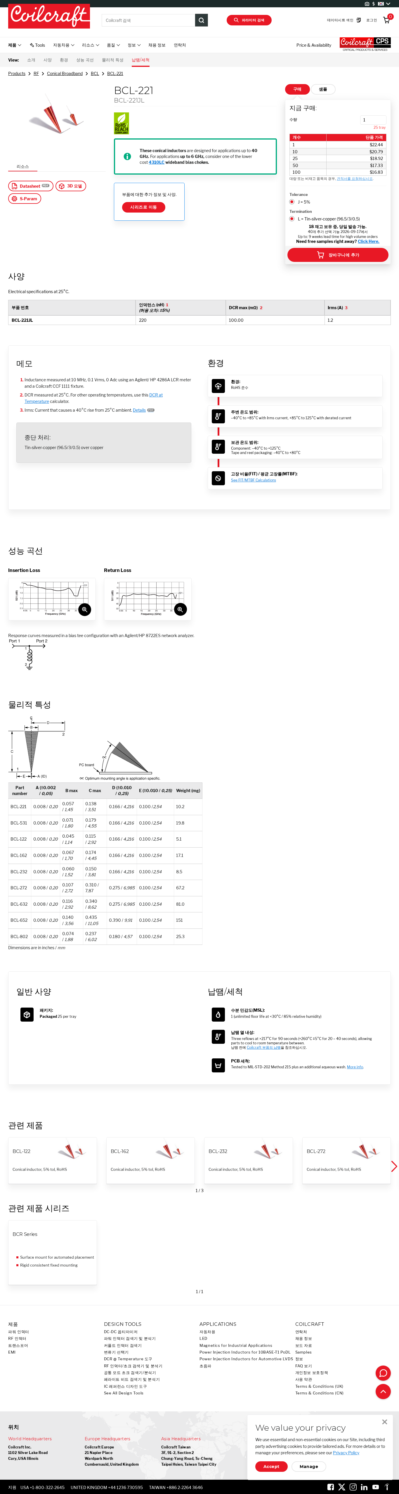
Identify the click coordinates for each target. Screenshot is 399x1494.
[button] (393, 1166)
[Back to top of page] (383, 1391)
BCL (95, 73)
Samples (303, 1352)
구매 (297, 89)
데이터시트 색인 (340, 20)
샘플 (323, 89)
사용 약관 (303, 1379)
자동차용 (208, 1332)
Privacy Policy (346, 1452)
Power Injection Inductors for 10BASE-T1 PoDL (245, 1352)
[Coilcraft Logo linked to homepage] (49, 16)
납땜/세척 (141, 59)
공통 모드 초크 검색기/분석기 (130, 1372)
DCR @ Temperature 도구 (128, 1359)
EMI (12, 1352)
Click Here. (368, 241)
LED (203, 1338)
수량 (293, 119)
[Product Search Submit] (201, 20)
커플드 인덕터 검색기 (123, 1345)
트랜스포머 (18, 1345)
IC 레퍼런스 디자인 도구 (125, 1386)
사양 (48, 59)
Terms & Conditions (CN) (319, 1393)
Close (384, 1422)
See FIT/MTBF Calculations (253, 480)
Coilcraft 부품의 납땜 (264, 1047)
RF (36, 73)
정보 (299, 1359)
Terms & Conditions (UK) (319, 1386)
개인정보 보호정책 (311, 1372)
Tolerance (298, 194)
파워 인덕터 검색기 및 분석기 (130, 1338)
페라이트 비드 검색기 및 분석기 (132, 1379)
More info (355, 1067)
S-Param (28, 198)
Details (139, 410)
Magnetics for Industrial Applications (236, 1345)
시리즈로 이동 (143, 207)
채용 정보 (157, 44)
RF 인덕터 (17, 1338)
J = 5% (304, 201)
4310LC (156, 162)
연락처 (180, 44)
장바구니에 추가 (344, 255)
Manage (309, 1466)
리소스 (23, 166)
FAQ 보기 (303, 1366)
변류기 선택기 (116, 1352)
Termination (300, 211)
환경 (64, 59)
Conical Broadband (65, 73)
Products (16, 73)
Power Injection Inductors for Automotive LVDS (246, 1359)
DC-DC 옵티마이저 (121, 1332)
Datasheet (30, 186)
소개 (31, 59)
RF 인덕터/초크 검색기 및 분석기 (133, 1366)
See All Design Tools (124, 1393)
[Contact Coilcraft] (383, 1373)
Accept (271, 1466)
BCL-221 (115, 73)
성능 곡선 (85, 59)
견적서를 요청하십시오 (355, 178)
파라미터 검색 (253, 20)
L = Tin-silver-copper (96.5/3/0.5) (329, 218)
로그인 (371, 20)
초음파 (205, 1366)
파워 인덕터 (18, 1332)
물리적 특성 (113, 59)
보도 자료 (303, 1345)
